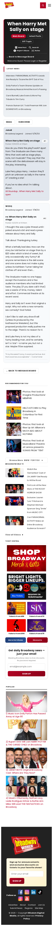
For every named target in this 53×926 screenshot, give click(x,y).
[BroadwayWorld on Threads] (20, 898)
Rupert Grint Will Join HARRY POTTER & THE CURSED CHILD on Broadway (26, 743)
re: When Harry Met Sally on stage (20, 218)
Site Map (39, 908)
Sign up (26, 673)
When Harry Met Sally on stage (22, 140)
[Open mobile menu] (49, 5)
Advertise (13, 905)
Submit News (16, 908)
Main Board (18, 36)
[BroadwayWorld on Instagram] (27, 892)
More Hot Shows (15, 640)
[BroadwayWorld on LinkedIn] (33, 892)
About (23, 905)
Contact (32, 905)
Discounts (37, 640)
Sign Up (17, 880)
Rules (37, 51)
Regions (29, 908)
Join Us (41, 905)
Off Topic (27, 41)
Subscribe (24, 122)
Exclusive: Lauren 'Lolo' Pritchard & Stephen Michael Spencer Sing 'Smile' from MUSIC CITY (37, 505)
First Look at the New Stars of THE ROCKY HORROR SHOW (36, 489)
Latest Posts (35, 36)
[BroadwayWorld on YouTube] (27, 898)
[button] (43, 5)
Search (35, 47)
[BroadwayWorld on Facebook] (20, 892)
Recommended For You (16, 383)
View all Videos (13, 534)
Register (27, 5)
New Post (22, 47)
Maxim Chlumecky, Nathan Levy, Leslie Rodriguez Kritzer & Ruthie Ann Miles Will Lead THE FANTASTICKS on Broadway (24, 802)
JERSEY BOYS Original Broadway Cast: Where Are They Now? (24, 771)
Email (9, 122)
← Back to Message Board (20, 56)
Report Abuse (23, 51)
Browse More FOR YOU (24, 460)
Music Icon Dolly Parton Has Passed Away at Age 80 (26, 715)
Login (35, 5)
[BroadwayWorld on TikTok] (40, 892)
